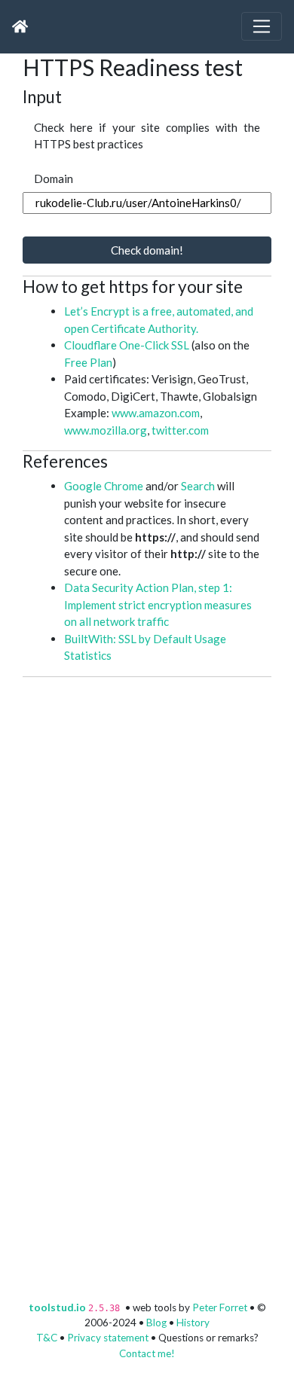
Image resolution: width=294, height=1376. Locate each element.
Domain (53, 178)
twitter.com (180, 430)
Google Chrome (103, 486)
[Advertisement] (147, 824)
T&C (46, 1338)
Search (198, 486)
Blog (156, 1323)
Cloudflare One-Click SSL (126, 345)
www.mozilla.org (105, 430)
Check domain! (147, 250)
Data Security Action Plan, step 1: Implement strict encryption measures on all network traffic (158, 604)
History (193, 1323)
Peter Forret (219, 1307)
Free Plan (88, 362)
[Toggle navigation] (261, 26)
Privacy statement (108, 1338)
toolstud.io (57, 1307)
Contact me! (147, 1353)
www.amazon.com (156, 413)
